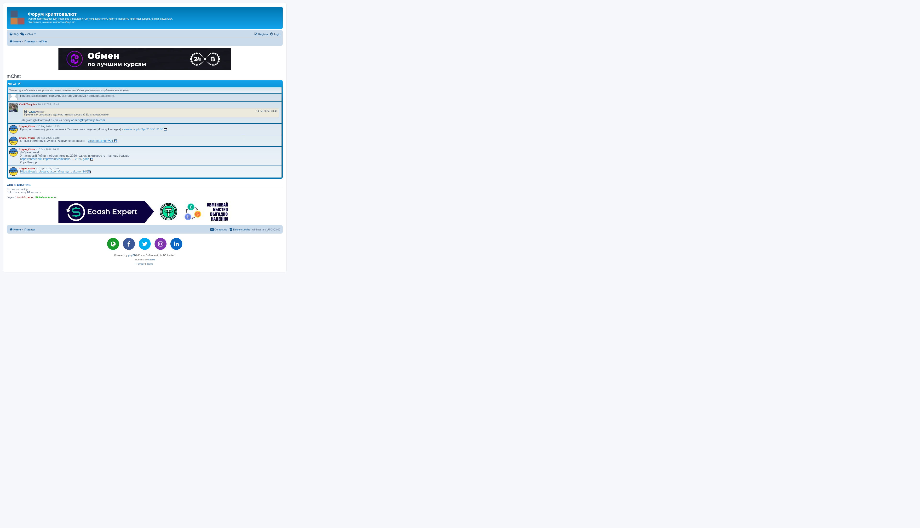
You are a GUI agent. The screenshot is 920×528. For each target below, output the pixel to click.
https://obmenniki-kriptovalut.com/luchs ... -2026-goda (54, 159)
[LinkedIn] (176, 244)
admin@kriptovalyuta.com (88, 120)
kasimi (151, 259)
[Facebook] (129, 244)
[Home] (18, 16)
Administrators (25, 197)
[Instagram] (161, 244)
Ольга (32, 111)
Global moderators (46, 197)
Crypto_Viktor (27, 126)
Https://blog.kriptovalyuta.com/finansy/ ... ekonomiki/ (53, 171)
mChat (12, 84)
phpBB (132, 255)
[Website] (113, 244)
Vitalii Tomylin (27, 104)
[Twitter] (145, 244)
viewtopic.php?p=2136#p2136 (143, 129)
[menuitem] (14, 34)
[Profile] (13, 107)
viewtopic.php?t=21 (100, 141)
